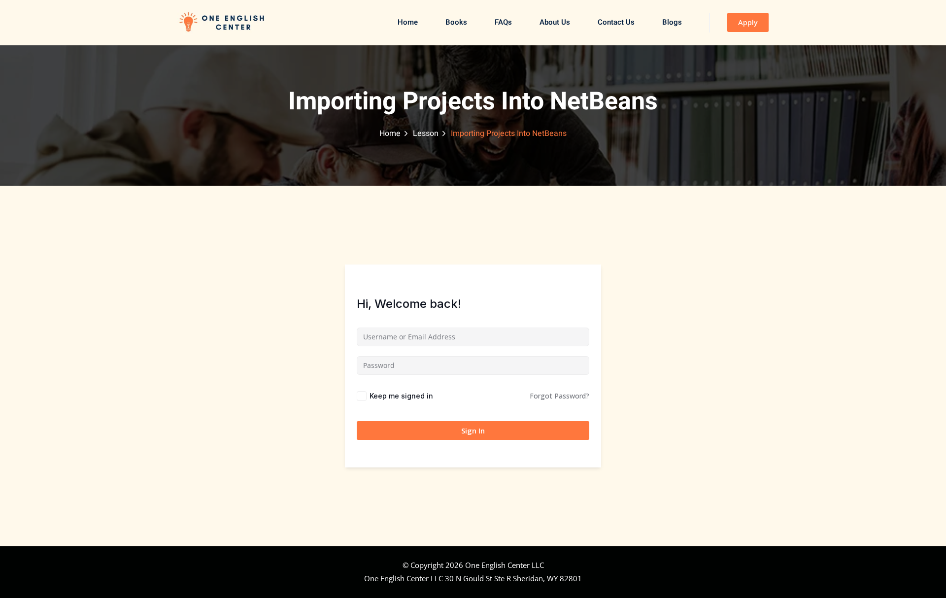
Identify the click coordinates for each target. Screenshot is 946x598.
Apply (748, 22)
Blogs (672, 22)
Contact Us (616, 22)
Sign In (473, 430)
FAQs (503, 22)
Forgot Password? (559, 395)
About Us (555, 22)
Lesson (426, 133)
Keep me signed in (401, 396)
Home (408, 22)
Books (456, 22)
